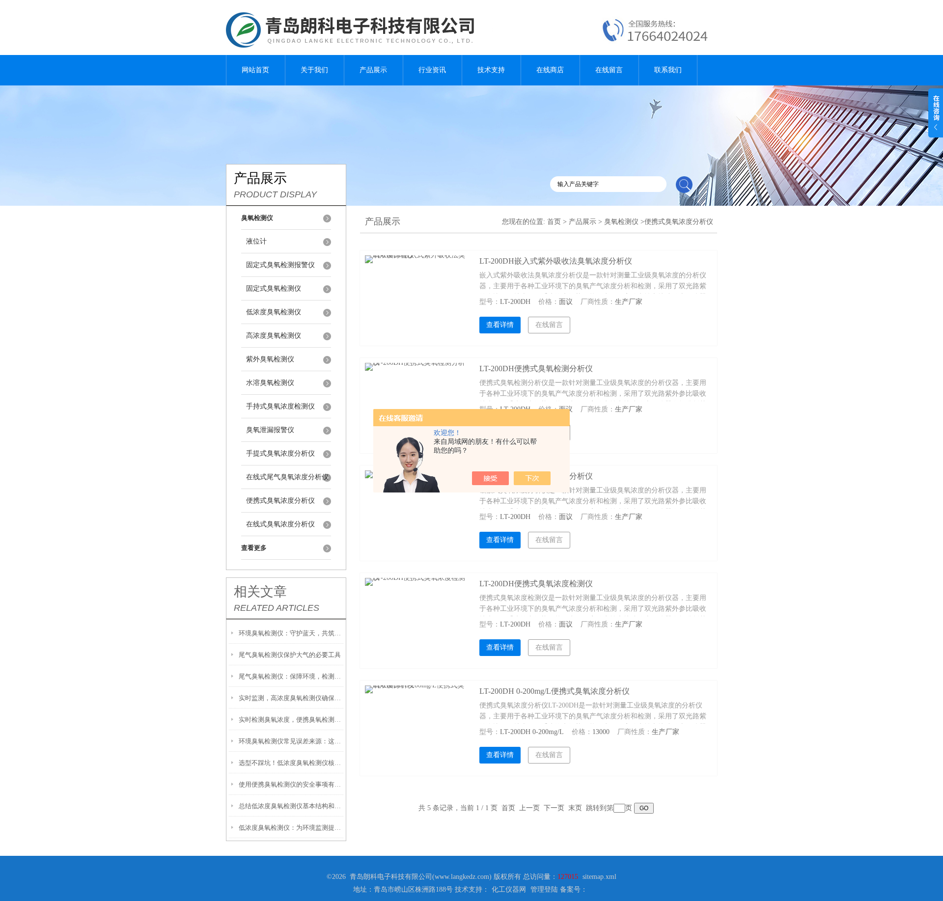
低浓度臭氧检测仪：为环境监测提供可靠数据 (291, 827)
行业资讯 (432, 70)
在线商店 (550, 70)
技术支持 (491, 70)
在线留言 (609, 70)
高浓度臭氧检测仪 (273, 335)
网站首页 (255, 70)
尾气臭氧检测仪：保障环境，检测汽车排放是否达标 (291, 676)
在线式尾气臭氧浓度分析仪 (287, 477)
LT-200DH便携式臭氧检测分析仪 (536, 368)
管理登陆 (544, 889)
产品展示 (373, 70)
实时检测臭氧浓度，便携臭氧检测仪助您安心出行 (291, 719)
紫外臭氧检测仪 (270, 359)
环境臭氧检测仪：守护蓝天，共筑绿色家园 (291, 633)
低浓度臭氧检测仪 (273, 312)
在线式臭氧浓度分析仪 (280, 524)
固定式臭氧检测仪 (273, 288)
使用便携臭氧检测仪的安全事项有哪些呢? (291, 784)
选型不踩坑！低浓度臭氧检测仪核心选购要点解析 (291, 762)
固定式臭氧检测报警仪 (280, 265)
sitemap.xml (599, 876)
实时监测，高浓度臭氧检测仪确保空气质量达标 (291, 698)
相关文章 (260, 591)
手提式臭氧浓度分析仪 (280, 453)
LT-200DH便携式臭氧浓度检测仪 (536, 583)
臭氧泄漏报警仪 (270, 430)
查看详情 (500, 324)
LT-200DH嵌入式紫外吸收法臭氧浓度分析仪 (555, 261)
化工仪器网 (509, 889)
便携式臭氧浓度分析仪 (280, 500)
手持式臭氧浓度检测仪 (280, 406)
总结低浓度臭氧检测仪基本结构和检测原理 (291, 806)
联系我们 (668, 70)
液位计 (256, 241)
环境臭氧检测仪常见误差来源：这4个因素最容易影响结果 (291, 741)
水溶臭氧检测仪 (270, 382)
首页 (554, 221)
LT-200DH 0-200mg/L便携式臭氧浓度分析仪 (554, 691)
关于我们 (314, 70)
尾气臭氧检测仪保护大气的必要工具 (290, 654)
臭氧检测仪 (621, 221)
